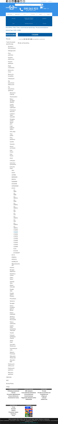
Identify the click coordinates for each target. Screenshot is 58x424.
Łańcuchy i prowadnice (13, 163)
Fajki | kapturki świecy (12, 127)
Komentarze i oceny (13, 397)
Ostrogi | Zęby (12, 282)
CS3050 (15, 236)
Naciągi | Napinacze (12, 270)
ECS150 (15, 250)
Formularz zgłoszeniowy (13, 394)
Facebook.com (44, 394)
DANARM (14, 181)
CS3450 (15, 242)
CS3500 (15, 244)
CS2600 (19, 30)
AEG (13, 170)
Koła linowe (11, 151)
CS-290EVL (15, 204)
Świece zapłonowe (12, 322)
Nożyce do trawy (11, 71)
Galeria (13, 410)
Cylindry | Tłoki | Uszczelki (12, 115)
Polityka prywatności (13, 391)
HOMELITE (14, 261)
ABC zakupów (29, 391)
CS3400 (15, 240)
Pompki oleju (12, 290)
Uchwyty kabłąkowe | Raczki (13, 336)
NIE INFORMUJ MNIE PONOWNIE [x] (29, 422)
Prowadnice (13, 298)
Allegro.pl (44, 396)
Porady (44, 391)
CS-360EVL (15, 227)
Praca (13, 415)
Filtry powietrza (12, 138)
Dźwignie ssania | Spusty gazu (12, 121)
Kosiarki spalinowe (10, 62)
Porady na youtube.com (44, 392)
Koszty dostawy (28, 396)
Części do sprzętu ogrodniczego (29, 19)
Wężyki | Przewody (12, 353)
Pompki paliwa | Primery (12, 294)
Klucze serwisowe (12, 147)
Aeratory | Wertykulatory (12, 47)
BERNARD (14, 177)
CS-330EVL (15, 224)
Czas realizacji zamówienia (29, 392)
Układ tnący (11, 341)
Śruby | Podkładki (12, 313)
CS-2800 (15, 190)
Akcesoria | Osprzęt (13, 93)
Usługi (44, 23)
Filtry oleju (12, 131)
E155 (15, 248)
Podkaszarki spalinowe (11, 369)
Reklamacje (29, 399)
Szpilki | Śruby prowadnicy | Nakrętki (13, 328)
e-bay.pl (44, 397)
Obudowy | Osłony (13, 274)
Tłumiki (12, 333)
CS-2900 (15, 200)
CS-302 (15, 210)
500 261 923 (31, 8)
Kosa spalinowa (10, 54)
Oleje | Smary (11, 278)
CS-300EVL (15, 207)
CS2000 (15, 230)
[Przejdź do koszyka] (41, 8)
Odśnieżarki (11, 78)
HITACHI (14, 259)
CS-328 (15, 220)
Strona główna (9, 27)
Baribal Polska (29, 23)
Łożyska (12, 267)
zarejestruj (50, 1)
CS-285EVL (15, 197)
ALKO (13, 172)
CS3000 (15, 234)
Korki (11, 158)
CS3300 (15, 238)
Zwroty (13, 392)
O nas (13, 407)
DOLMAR (14, 183)
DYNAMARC (14, 186)
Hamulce (12, 144)
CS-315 (15, 214)
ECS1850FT (15, 253)
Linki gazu (12, 160)
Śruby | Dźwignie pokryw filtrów (12, 308)
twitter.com (44, 399)
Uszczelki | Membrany (13, 345)
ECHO (15, 30)
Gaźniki (12, 141)
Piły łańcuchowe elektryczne (11, 82)
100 (31, 39)
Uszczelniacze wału (13, 349)
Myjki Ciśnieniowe (11, 66)
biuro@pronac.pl (29, 14)
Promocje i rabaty (13, 412)
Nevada (13, 18)
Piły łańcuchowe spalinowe (42, 27)
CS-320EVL (15, 217)
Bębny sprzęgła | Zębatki (12, 100)
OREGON (44, 18)
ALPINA (14, 175)
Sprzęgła (12, 303)
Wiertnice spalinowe (10, 373)
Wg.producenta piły (14, 264)
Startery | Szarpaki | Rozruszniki (13, 318)
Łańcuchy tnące (9, 30)
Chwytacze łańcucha (13, 110)
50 (28, 39)
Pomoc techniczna (13, 396)
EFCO (13, 255)
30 (26, 39)
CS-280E (15, 194)
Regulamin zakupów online (29, 397)
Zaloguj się (43, 1)
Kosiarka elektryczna (11, 58)
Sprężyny (12, 301)
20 (24, 39)
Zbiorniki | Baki (12, 360)
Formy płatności (28, 394)
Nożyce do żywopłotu (11, 75)
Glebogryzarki (11, 50)
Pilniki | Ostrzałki (12, 286)
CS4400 (15, 246)
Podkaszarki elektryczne (11, 364)
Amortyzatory (13, 96)
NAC (13, 23)
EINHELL (14, 257)
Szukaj (42, 5)
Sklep (14, 27)
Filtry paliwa (11, 134)
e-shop (18, 27)
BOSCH (14, 179)
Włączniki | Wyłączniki (13, 356)
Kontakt (13, 408)
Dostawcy (13, 414)
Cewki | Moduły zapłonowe (12, 106)
